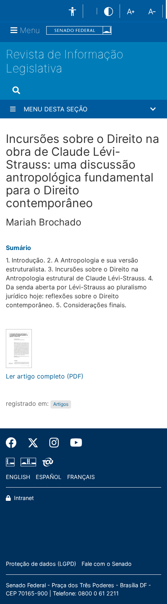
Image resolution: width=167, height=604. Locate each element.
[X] (33, 443)
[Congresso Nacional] (28, 462)
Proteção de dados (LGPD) (41, 563)
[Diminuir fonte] (152, 11)
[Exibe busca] (16, 90)
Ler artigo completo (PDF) (45, 376)
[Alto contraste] (108, 11)
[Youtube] (73, 443)
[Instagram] (54, 443)
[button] (83, 109)
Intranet (23, 498)
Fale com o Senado (107, 563)
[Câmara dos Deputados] (11, 462)
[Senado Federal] (78, 30)
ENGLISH (18, 477)
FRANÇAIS (81, 477)
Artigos (60, 404)
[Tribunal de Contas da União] (46, 462)
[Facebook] (14, 443)
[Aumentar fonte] (130, 11)
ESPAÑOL (48, 477)
